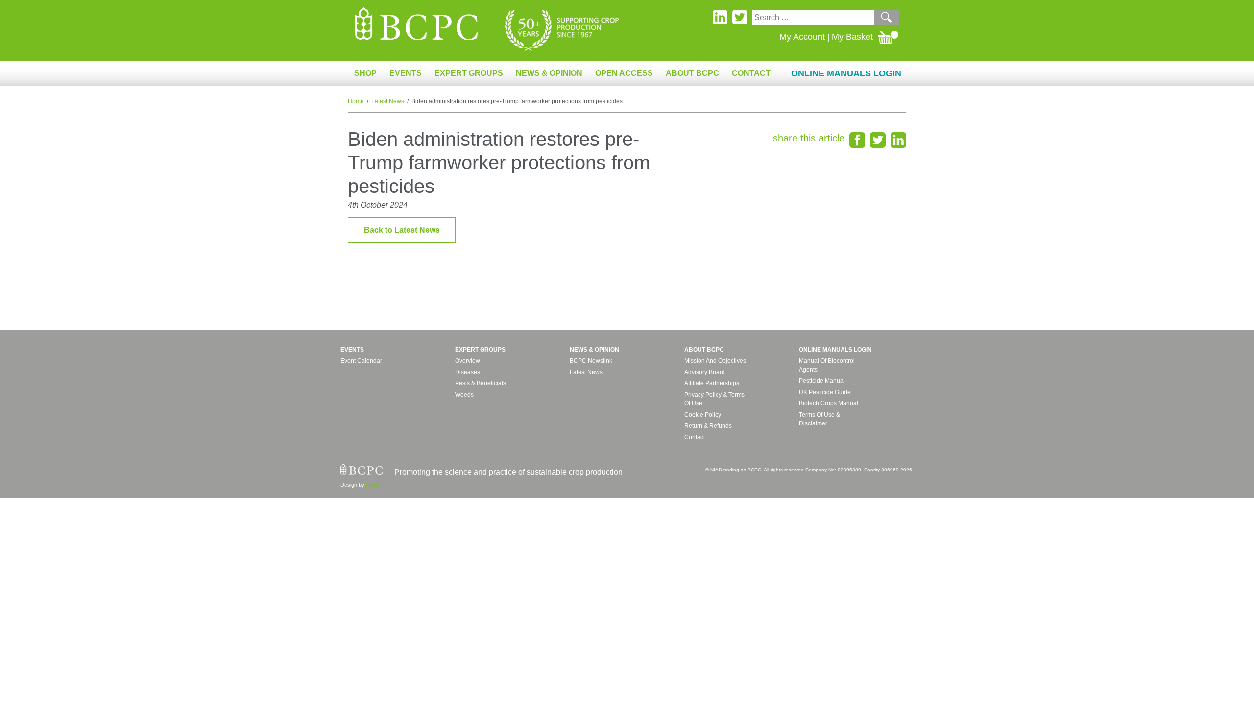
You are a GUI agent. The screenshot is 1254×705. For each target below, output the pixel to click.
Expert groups (480, 349)
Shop (365, 73)
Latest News (387, 101)
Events (352, 349)
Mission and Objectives (715, 360)
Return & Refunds (708, 426)
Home (356, 101)
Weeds (464, 394)
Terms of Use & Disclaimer (819, 419)
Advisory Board (704, 372)
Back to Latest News (402, 230)
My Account (802, 36)
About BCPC (704, 349)
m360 (372, 485)
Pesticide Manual (822, 380)
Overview (467, 360)
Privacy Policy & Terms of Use (714, 399)
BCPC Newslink (591, 360)
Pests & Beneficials (480, 383)
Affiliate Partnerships (711, 383)
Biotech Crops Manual (828, 403)
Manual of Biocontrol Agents (827, 365)
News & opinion (594, 349)
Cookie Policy (702, 414)
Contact (751, 73)
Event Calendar (361, 360)
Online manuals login (835, 349)
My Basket (852, 36)
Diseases (467, 372)
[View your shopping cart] (888, 37)
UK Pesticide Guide (825, 392)
